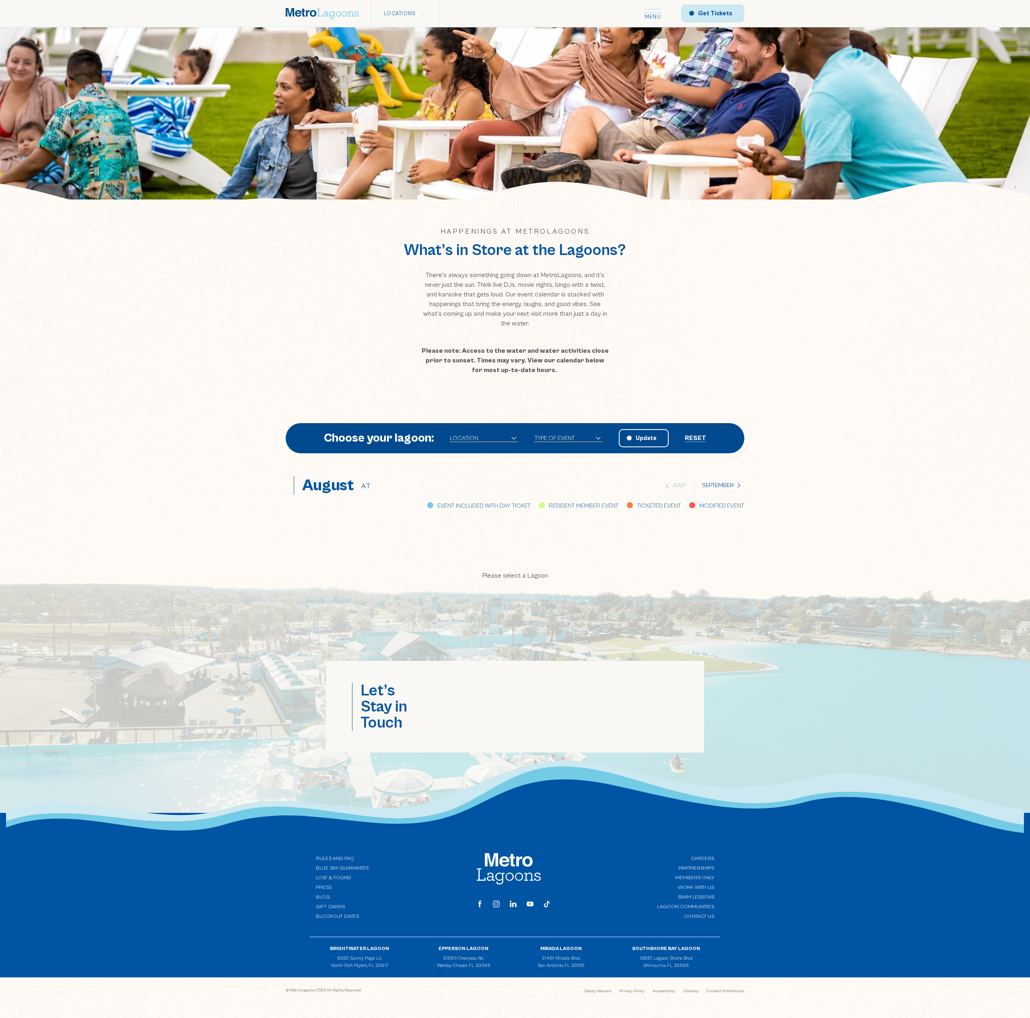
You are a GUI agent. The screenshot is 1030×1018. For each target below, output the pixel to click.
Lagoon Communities (685, 906)
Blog (323, 897)
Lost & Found (333, 878)
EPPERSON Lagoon (463, 948)
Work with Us (696, 887)
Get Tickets (715, 13)
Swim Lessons (696, 897)
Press (324, 887)
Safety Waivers (597, 991)
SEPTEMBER (718, 485)
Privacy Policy (632, 991)
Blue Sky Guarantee (342, 868)
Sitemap (690, 991)
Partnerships (696, 868)
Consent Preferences (725, 991)
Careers (702, 859)
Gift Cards (330, 907)
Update (646, 438)
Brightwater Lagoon (359, 948)
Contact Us (699, 916)
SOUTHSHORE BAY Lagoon (666, 948)
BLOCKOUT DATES (337, 916)
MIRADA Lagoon (561, 948)
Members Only (694, 878)
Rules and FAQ (335, 859)
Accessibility (664, 991)
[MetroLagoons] (509, 868)
